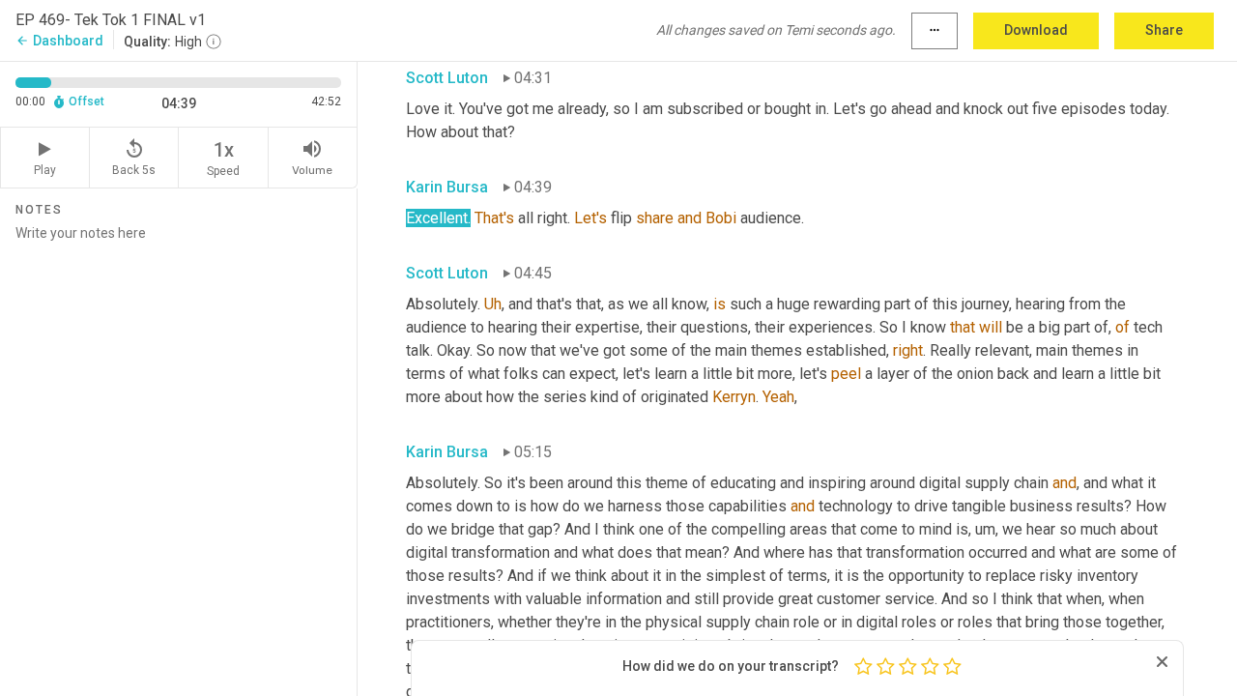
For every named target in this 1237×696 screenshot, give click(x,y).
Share (1164, 30)
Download (1036, 30)
